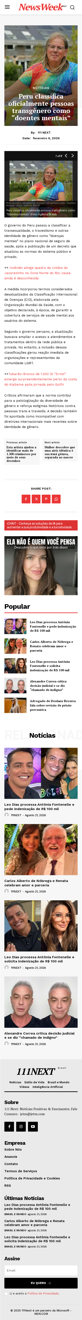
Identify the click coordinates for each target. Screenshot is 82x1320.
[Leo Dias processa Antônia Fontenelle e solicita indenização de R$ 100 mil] (15, 665)
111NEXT (16, 815)
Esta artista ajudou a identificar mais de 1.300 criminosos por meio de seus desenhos (21, 454)
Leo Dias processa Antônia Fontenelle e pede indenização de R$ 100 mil (53, 626)
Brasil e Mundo (15, 1214)
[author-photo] (7, 815)
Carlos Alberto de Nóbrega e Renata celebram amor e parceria (51, 646)
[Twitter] (36, 499)
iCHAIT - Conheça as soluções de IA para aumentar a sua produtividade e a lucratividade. (39, 525)
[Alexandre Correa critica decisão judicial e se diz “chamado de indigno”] (15, 685)
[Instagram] (21, 1126)
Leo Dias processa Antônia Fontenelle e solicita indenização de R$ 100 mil (50, 665)
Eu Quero (38, 1283)
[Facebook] (26, 499)
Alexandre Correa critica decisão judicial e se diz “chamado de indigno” (48, 685)
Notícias (41, 87)
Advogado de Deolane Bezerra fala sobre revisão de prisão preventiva (53, 705)
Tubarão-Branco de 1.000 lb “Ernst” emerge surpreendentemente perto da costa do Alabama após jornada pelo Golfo (40, 379)
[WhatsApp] (56, 499)
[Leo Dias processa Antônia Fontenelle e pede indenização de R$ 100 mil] (15, 626)
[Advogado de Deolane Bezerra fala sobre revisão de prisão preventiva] (15, 705)
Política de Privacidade (43, 1293)
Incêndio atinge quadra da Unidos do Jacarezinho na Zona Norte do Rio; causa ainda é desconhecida (37, 273)
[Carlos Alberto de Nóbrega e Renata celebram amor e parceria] (15, 646)
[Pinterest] (46, 499)
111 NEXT (44, 132)
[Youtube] (33, 1126)
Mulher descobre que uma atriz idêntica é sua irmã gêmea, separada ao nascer (60, 452)
